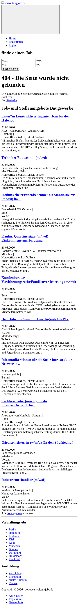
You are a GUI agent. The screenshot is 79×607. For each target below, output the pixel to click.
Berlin (12, 529)
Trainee (13, 583)
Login (12, 45)
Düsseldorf (15, 555)
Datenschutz (16, 602)
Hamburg (14, 532)
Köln (12, 542)
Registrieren (16, 41)
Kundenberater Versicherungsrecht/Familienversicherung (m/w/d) (38, 280)
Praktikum (15, 576)
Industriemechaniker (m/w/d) (23, 480)
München (14, 546)
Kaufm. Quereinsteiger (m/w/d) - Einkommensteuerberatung (25, 238)
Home (12, 38)
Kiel (11, 539)
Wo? (39, 64)
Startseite (11, 100)
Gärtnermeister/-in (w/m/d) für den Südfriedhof (37, 442)
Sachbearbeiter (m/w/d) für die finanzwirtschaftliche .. (24, 403)
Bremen (13, 549)
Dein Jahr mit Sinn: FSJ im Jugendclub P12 (35, 319)
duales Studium (18, 579)
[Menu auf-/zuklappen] (30, 19)
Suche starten (10, 68)
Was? (39, 60)
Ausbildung (15, 573)
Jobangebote (14, 513)
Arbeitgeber (16, 595)
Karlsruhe (14, 536)
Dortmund (15, 552)
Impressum (15, 599)
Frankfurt (14, 559)
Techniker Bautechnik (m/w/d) (24, 158)
